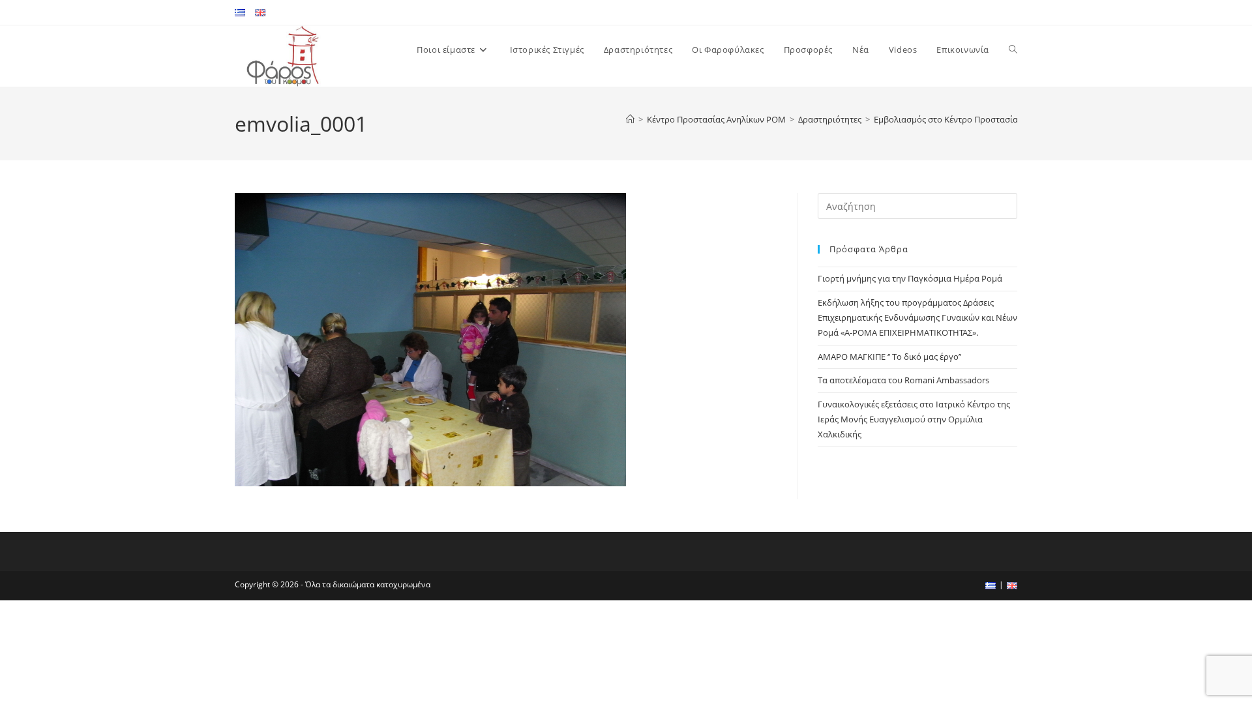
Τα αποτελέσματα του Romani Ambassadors (903, 380)
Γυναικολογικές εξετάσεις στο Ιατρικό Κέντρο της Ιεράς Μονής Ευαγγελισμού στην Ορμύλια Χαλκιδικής (914, 419)
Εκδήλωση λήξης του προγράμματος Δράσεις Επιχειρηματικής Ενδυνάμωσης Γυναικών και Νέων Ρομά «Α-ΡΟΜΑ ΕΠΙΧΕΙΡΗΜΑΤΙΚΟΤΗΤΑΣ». (917, 318)
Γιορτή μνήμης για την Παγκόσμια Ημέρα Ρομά (910, 278)
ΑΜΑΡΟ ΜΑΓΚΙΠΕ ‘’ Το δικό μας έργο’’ (889, 356)
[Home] (630, 119)
